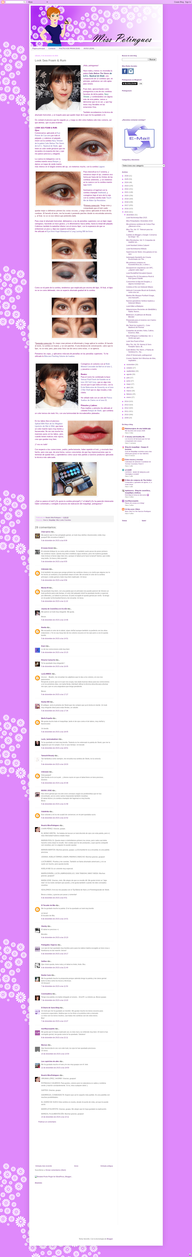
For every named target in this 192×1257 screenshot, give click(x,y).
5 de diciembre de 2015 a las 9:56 (54, 580)
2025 (127, 179)
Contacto (51, 48)
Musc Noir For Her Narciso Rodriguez (138, 511)
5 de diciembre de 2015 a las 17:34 (54, 711)
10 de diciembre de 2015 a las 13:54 (55, 1054)
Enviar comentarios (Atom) (56, 1170)
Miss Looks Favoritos (63, 520)
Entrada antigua (107, 1166)
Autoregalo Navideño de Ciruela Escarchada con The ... (138, 258)
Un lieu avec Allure (132, 509)
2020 (127, 196)
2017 (127, 205)
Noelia (43, 627)
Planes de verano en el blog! (134, 503)
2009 (127, 418)
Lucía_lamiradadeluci (49, 739)
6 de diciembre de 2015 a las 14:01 (54, 919)
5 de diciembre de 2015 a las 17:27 (54, 694)
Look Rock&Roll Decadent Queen (139, 273)
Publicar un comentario (47, 1122)
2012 (127, 408)
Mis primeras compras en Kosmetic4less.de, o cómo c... (138, 264)
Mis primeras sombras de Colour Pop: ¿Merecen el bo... (140, 225)
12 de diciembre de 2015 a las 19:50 (55, 1068)
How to (45, 520)
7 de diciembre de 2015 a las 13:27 (54, 1021)
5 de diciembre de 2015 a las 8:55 (54, 562)
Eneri (43, 646)
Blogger (110, 1239)
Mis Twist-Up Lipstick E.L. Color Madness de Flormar (138, 326)
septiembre (131, 371)
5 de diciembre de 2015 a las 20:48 (54, 783)
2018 (127, 202)
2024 (127, 182)
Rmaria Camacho (48, 660)
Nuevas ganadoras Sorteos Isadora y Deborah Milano (140, 302)
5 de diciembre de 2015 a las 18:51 (54, 748)
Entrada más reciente (44, 1166)
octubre (130, 368)
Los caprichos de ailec (50, 1061)
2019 (127, 199)
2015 (127, 212)
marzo (129, 391)
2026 (127, 176)
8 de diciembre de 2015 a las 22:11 (54, 1038)
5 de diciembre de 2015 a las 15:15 (54, 652)
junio (129, 381)
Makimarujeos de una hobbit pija (138, 429)
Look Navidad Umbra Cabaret (137, 245)
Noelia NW (45, 702)
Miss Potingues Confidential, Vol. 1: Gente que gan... (139, 337)
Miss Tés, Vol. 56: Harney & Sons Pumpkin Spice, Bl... (138, 345)
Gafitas (44, 961)
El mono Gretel (47, 548)
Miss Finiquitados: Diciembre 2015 (139, 221)
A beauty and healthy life (135, 437)
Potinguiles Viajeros (49, 945)
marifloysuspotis (48, 1029)
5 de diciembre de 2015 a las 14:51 (54, 639)
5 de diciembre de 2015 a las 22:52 (54, 818)
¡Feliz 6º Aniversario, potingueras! (139, 355)
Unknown (45, 569)
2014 (127, 401)
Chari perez (45, 532)
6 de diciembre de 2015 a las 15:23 (54, 937)
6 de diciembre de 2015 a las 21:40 (54, 968)
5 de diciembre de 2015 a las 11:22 (54, 601)
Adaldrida (45, 812)
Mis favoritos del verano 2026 (135, 431)
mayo (129, 384)
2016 (127, 209)
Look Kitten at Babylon (134, 306)
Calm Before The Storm (99, 73)
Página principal (38, 48)
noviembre (131, 365)
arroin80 (128, 470)
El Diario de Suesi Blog (50, 1008)
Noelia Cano (46, 975)
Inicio (76, 1166)
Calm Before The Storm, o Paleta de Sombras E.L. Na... (140, 351)
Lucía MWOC (46, 674)
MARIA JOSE (46, 790)
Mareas (44, 1045)
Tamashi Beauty (47, 756)
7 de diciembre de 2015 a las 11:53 (54, 986)
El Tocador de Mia (48, 905)
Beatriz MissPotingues (53, 517)
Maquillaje (52, 520)
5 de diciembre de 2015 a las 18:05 (54, 732)
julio (128, 378)
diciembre (131, 215)
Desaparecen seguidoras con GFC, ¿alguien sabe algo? (139, 269)
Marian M (44, 588)
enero (129, 397)
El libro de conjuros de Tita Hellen (138, 480)
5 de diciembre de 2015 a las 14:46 (54, 620)
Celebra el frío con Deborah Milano (139, 287)
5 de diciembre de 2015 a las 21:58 (54, 804)
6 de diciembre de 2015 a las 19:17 (54, 954)
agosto (129, 374)
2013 (127, 405)
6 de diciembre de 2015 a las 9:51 (54, 898)
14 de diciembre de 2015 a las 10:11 (55, 1117)
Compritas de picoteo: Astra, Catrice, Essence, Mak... (140, 332)
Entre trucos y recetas (134, 460)
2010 (127, 415)
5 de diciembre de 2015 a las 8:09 (54, 540)
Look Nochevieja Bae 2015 (136, 218)
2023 (127, 186)
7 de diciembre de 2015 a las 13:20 (54, 1000)
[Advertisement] (74, 1144)
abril (128, 388)
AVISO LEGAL (89, 48)
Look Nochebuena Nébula (136, 249)
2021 (127, 192)
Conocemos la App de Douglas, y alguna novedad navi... (139, 283)
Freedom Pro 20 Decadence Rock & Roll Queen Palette (140, 277)
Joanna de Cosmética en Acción (54, 609)
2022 (127, 189)
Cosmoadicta (46, 994)
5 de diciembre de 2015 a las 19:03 (54, 764)
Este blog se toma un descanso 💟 (137, 495)
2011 (127, 411)
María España (46, 718)
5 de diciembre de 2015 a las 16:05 (54, 666)
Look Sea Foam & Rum (135, 341)
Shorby (44, 926)
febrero (129, 394)
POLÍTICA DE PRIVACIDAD (69, 48)
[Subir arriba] (190, 1254)
